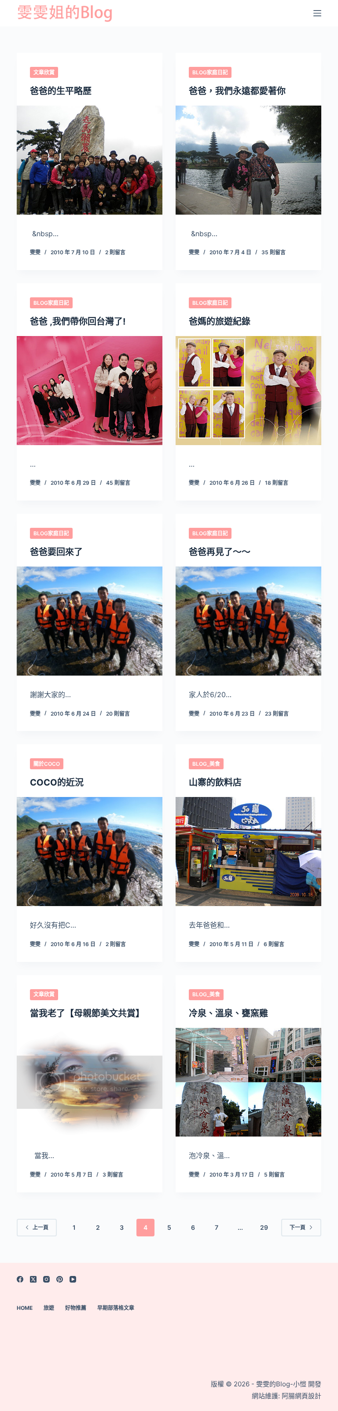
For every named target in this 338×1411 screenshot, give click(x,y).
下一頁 (297, 1227)
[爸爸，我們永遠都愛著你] (248, 160)
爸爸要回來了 (56, 552)
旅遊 (49, 1308)
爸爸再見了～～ (219, 552)
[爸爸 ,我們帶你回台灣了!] (89, 390)
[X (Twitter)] (33, 1279)
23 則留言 (277, 713)
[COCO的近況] (89, 851)
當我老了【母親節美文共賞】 (87, 1013)
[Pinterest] (59, 1279)
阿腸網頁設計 (301, 1396)
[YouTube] (73, 1279)
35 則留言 (273, 252)
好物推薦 (75, 1308)
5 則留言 (274, 1174)
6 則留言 (274, 944)
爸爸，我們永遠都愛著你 (237, 91)
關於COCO (46, 763)
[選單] (317, 13)
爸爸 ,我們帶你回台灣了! (77, 321)
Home (25, 1308)
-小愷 (298, 1384)
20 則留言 (118, 713)
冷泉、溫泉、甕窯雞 (228, 1013)
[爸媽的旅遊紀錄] (248, 390)
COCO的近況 (57, 782)
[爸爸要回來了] (89, 621)
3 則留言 (113, 1174)
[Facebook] (20, 1279)
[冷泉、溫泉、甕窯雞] (248, 1082)
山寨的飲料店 (215, 782)
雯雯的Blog (272, 1384)
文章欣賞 (44, 72)
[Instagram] (46, 1279)
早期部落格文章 (115, 1308)
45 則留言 (118, 482)
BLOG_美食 (206, 763)
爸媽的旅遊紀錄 (219, 321)
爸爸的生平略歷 (61, 91)
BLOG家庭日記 (210, 72)
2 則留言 (115, 252)
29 (264, 1227)
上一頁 (40, 1227)
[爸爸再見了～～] (248, 621)
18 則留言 (276, 482)
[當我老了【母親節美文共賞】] (89, 1082)
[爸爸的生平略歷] (89, 160)
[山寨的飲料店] (248, 851)
